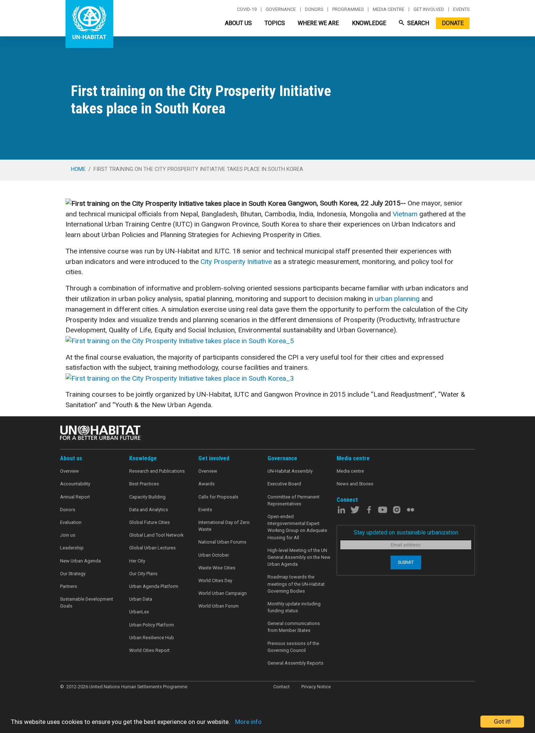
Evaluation (71, 522)
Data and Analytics (148, 509)
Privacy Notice (316, 686)
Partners (68, 586)
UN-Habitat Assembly (290, 471)
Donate (453, 23)
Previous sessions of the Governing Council (293, 647)
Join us (67, 535)
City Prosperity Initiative (236, 261)
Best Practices (144, 483)
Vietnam (404, 214)
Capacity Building (147, 497)
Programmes (348, 9)
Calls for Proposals (218, 497)
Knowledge (369, 23)
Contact (281, 686)
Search (417, 23)
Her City (137, 561)
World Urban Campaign (222, 593)
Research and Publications (157, 471)
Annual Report (75, 497)
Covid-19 (247, 9)
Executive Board (284, 483)
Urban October (213, 555)
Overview (69, 471)
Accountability (75, 483)
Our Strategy (73, 573)
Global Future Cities (149, 522)
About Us (238, 23)
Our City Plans (143, 573)
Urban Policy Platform (151, 625)
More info (248, 721)
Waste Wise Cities (216, 567)
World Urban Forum (218, 606)
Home (78, 169)
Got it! (502, 721)
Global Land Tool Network (156, 535)
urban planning (397, 299)
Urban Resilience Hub (151, 637)
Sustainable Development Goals (86, 602)
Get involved (428, 9)
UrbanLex (139, 611)
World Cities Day (215, 580)
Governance (281, 9)
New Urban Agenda (80, 561)
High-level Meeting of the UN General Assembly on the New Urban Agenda (299, 557)
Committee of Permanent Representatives (294, 500)
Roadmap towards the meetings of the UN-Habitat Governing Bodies (296, 583)
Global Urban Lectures (152, 547)
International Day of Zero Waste (224, 526)
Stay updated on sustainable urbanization (406, 532)
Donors (314, 9)
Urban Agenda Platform (153, 586)
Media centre (388, 9)
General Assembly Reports (296, 663)
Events (461, 9)
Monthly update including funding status (294, 607)
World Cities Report (149, 650)
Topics (275, 23)
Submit (406, 562)
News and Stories (355, 483)
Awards (206, 483)
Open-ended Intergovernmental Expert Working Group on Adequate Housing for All (297, 527)
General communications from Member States (294, 627)
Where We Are (318, 23)
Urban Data (140, 599)
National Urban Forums (222, 542)
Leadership (72, 547)
